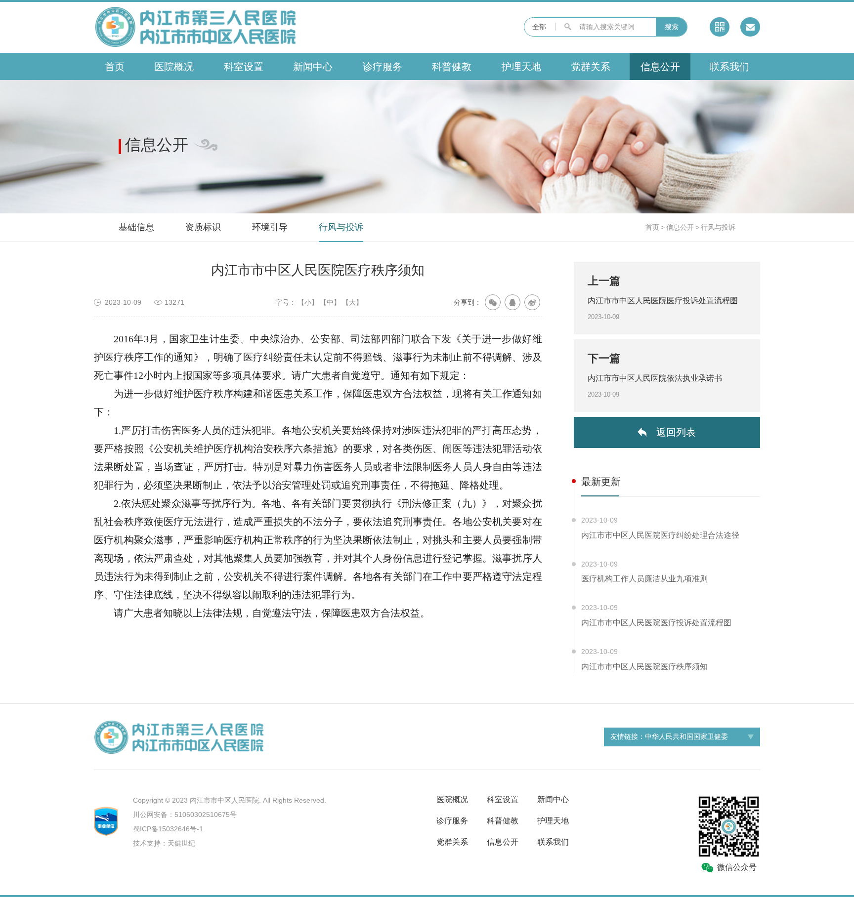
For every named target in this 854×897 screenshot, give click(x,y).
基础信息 (136, 227)
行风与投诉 (341, 227)
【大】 (352, 302)
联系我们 (729, 66)
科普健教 (451, 66)
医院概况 (174, 66)
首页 (115, 66)
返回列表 (676, 432)
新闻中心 (313, 66)
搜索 (672, 27)
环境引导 (270, 227)
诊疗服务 (382, 66)
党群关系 (590, 66)
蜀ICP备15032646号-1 (168, 829)
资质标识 (203, 227)
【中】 (330, 302)
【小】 (308, 302)
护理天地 (521, 66)
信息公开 (660, 66)
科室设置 (243, 66)
